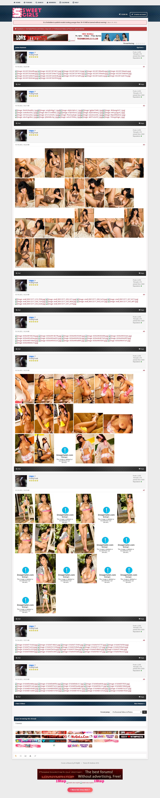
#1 (144, 67)
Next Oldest (20, 703)
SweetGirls (20, 29)
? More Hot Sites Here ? (80, 790)
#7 (144, 490)
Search (40, 2)
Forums (29, 2)
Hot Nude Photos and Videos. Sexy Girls (38, 29)
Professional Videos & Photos (63, 29)
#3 (144, 145)
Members (52, 2)
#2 (144, 106)
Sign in (124, 14)
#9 (144, 679)
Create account (140, 14)
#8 (144, 640)
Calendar (65, 2)
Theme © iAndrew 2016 (91, 763)
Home (17, 2)
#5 (144, 331)
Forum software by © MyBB (70, 763)
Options (140, 47)
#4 (144, 294)
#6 (144, 370)
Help (76, 2)
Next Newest (139, 703)
